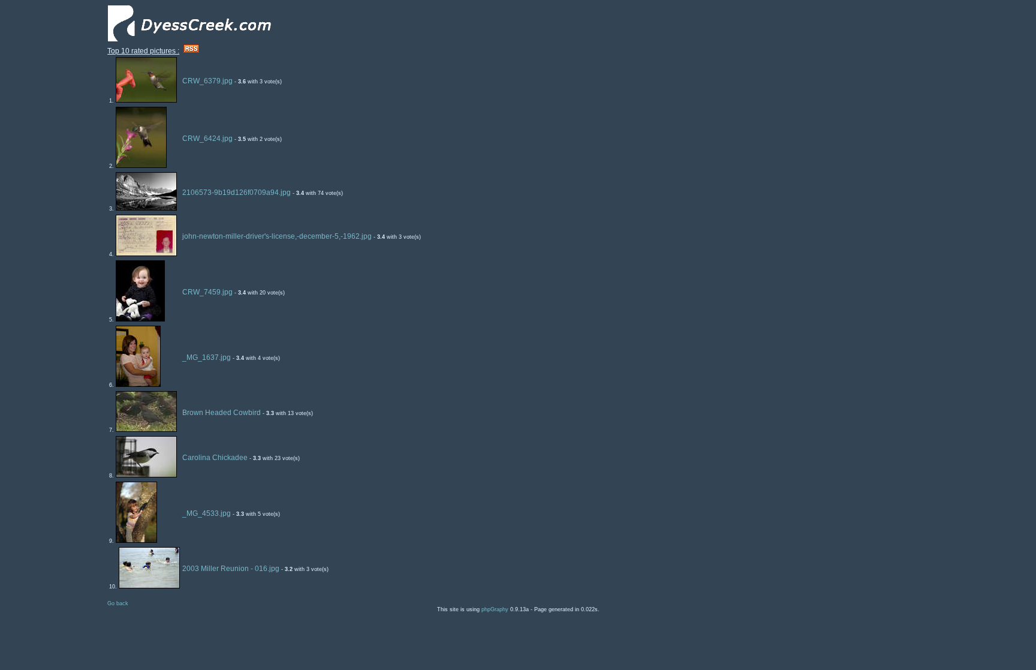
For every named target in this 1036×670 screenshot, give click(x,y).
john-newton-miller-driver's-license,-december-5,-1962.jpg (277, 236)
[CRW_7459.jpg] (140, 319)
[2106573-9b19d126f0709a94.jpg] (146, 208)
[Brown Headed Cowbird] (146, 429)
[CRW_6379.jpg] (146, 100)
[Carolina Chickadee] (146, 475)
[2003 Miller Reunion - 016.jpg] (149, 586)
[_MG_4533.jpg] (136, 540)
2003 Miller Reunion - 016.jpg (230, 568)
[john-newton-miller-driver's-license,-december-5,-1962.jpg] (146, 254)
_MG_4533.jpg (206, 513)
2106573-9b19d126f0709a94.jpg (236, 192)
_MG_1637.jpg (206, 357)
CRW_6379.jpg (207, 81)
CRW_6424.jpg (207, 138)
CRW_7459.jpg (207, 292)
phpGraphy (494, 609)
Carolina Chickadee (215, 457)
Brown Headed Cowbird (221, 412)
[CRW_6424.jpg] (141, 165)
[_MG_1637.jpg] (138, 384)
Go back (117, 603)
